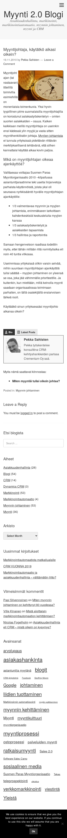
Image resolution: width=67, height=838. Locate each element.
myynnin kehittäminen (26, 709)
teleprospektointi (15, 780)
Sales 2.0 (46, 751)
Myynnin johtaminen (27, 390)
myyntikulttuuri (29, 718)
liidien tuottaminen (22, 693)
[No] (62, 824)
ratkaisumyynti (19, 750)
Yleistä (10, 797)
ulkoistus (35, 781)
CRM (6, 480)
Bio (10, 332)
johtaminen (31, 684)
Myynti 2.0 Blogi (33, 14)
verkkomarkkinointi (22, 788)
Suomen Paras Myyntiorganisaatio (26, 774)
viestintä (52, 789)
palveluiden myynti (42, 741)
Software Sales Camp (15, 758)
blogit (41, 669)
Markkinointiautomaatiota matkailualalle (29, 560)
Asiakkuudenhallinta (16, 467)
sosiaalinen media (22, 766)
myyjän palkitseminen (48, 702)
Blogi (6, 474)
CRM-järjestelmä (10, 677)
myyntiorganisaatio (14, 725)
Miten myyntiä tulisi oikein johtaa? (36, 381)
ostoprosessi (13, 741)
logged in (26, 413)
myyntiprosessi (21, 733)
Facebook (26, 677)
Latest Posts (28, 332)
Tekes (57, 774)
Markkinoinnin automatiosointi (19, 702)
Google (9, 685)
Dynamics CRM (13, 486)
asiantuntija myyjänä (17, 670)
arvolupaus (12, 650)
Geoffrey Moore (41, 677)
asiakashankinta (22, 659)
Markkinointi (11, 493)
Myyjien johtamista (50, 135)
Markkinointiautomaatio (18, 499)
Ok (33, 831)
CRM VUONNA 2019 (17, 566)
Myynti (7, 512)
